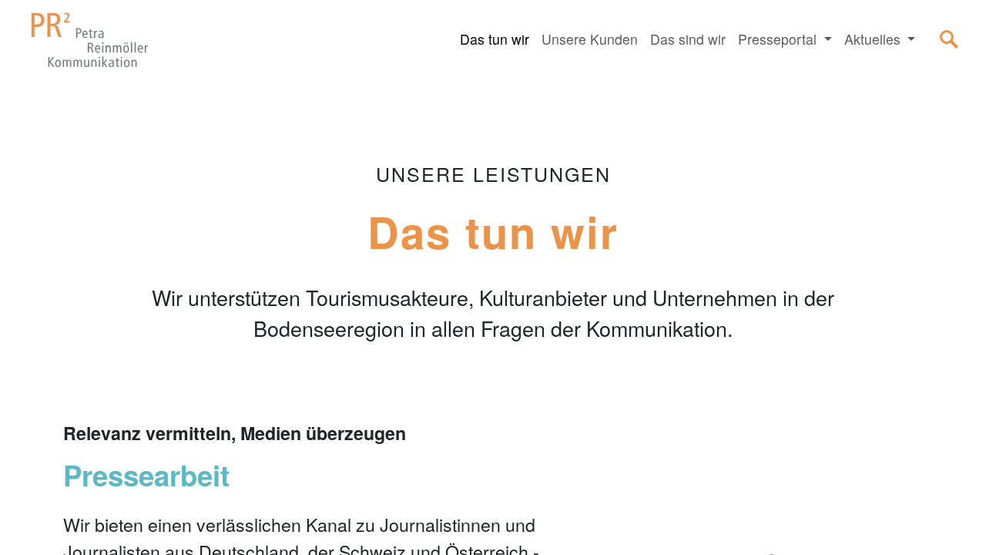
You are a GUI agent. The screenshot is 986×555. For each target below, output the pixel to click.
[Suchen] (949, 39)
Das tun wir (494, 39)
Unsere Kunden (590, 39)
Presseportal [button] (779, 39)
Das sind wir (688, 39)
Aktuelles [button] (874, 39)
